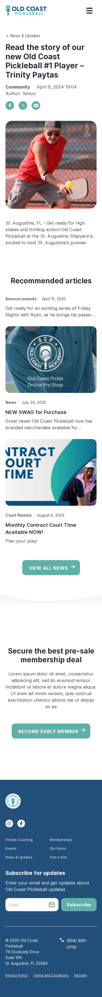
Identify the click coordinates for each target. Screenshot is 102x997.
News (10, 402)
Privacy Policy (16, 975)
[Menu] (89, 10)
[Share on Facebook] (9, 105)
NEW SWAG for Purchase (35, 412)
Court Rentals (18, 515)
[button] (22, 35)
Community (17, 87)
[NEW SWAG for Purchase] (51, 359)
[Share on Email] (36, 105)
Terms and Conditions (51, 975)
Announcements (21, 298)
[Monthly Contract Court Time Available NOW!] (51, 472)
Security (80, 975)
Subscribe (79, 904)
